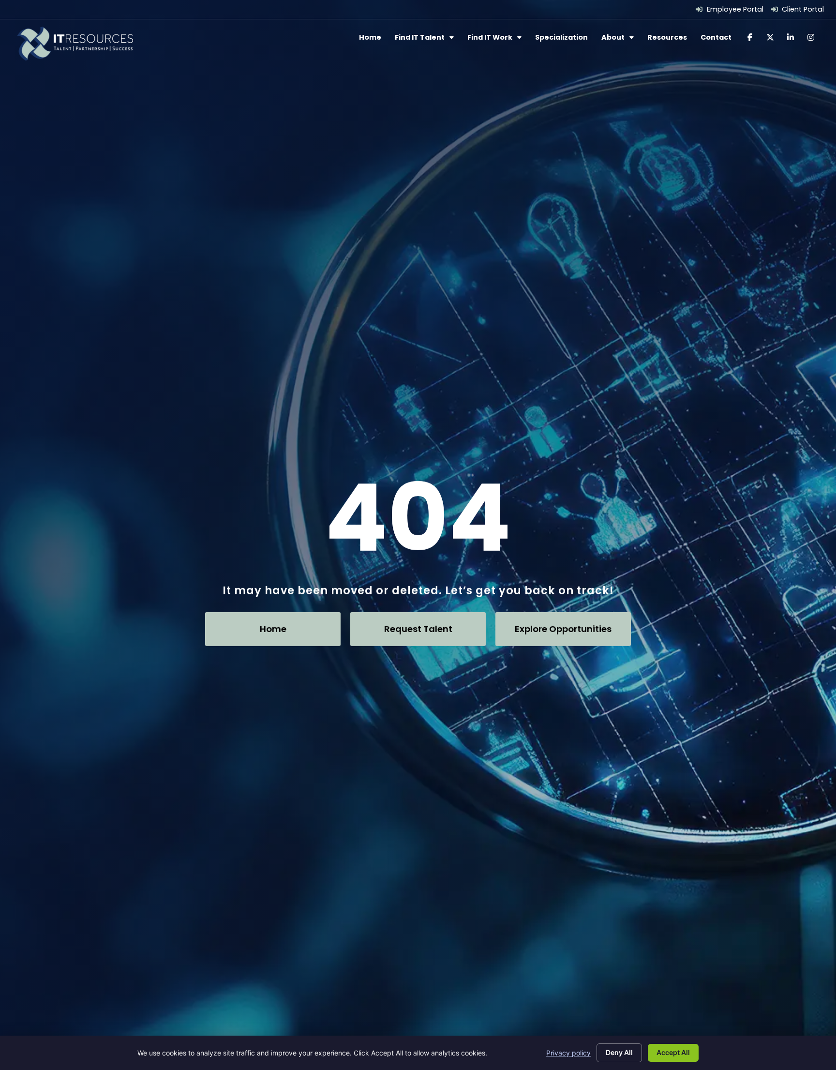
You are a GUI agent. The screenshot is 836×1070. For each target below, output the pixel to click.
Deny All (619, 1052)
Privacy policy (568, 1053)
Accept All (673, 1052)
